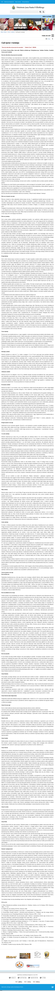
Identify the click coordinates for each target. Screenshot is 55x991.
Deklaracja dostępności (9, 1)
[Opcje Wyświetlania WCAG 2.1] (43, 11)
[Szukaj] (40, 11)
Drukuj (48, 38)
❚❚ (2, 27)
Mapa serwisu (18, 1)
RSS (2, 1)
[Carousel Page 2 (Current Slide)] (15, 27)
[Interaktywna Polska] (52, 987)
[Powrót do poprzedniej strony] (53, 39)
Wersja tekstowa (25, 1)
